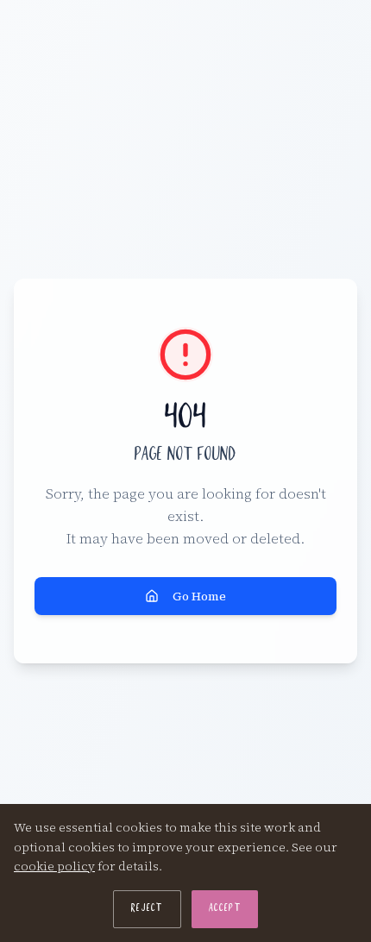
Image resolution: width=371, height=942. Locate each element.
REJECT (146, 909)
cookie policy (54, 866)
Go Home (199, 596)
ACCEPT (225, 909)
